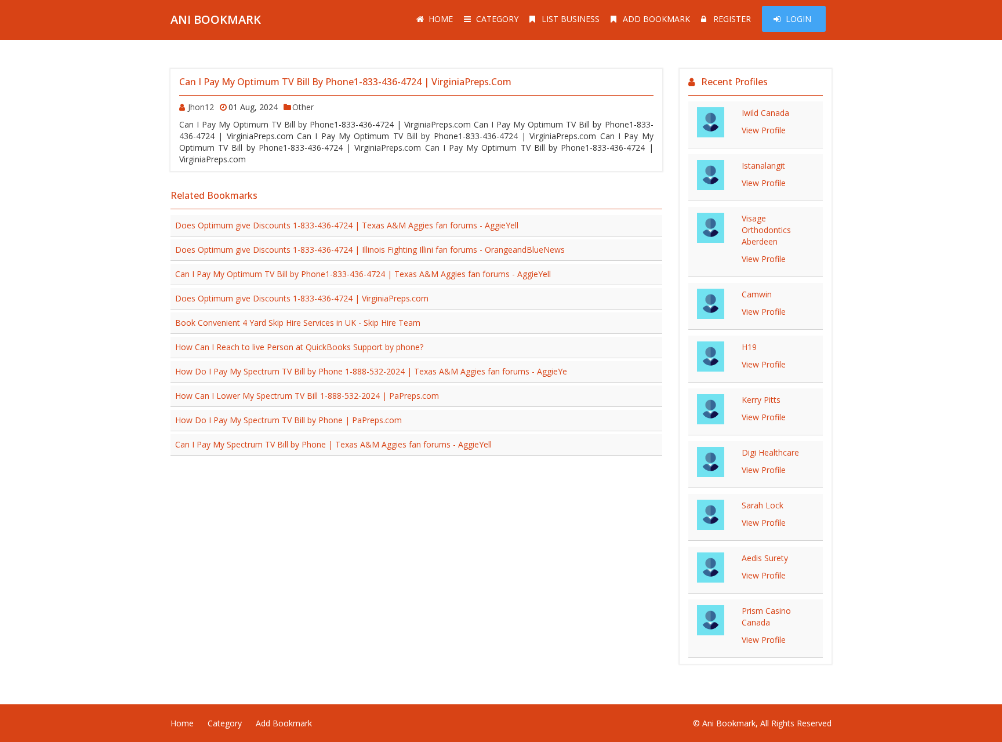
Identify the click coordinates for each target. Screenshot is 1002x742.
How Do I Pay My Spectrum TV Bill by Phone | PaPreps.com (288, 419)
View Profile (764, 130)
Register (732, 18)
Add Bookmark (656, 18)
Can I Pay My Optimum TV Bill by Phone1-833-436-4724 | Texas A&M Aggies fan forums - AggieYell (363, 273)
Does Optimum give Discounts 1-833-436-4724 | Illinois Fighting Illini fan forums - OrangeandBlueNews (370, 249)
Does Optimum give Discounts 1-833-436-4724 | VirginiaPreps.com (302, 298)
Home (441, 18)
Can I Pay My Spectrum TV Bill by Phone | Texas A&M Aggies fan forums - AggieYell (333, 444)
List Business (571, 18)
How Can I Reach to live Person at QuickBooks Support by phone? (299, 346)
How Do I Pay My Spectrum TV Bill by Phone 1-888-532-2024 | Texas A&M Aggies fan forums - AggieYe (371, 371)
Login (798, 18)
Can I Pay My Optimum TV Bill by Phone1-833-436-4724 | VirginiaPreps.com (345, 81)
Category (497, 18)
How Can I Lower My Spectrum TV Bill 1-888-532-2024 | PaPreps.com (307, 395)
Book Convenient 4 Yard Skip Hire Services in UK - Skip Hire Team (297, 322)
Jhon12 (201, 106)
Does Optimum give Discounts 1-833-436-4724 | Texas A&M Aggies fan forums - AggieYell (346, 225)
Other (303, 106)
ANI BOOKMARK (215, 19)
